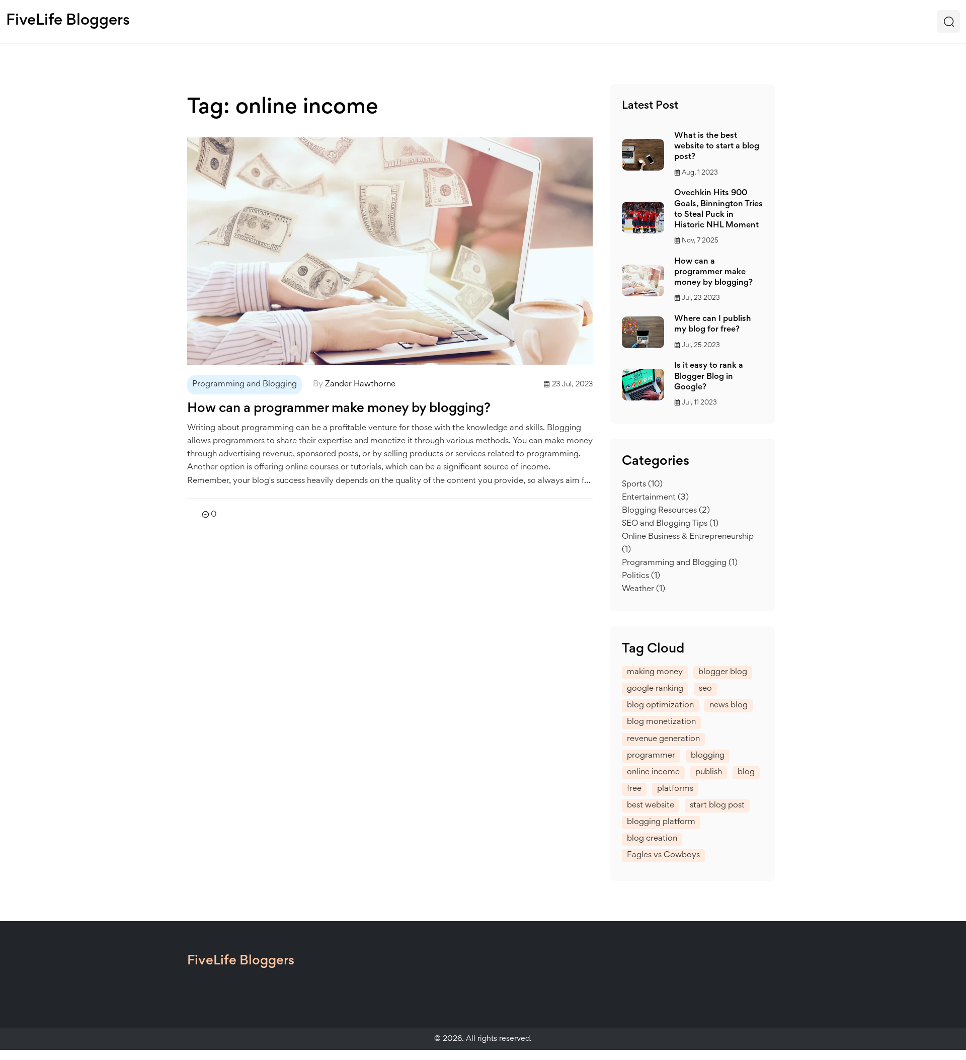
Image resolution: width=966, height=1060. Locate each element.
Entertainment (655, 498)
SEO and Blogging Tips (670, 524)
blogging (708, 756)
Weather (643, 589)
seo (705, 689)
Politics (641, 576)
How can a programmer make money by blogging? (339, 409)
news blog (728, 705)
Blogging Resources (666, 511)
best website (650, 805)
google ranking (655, 689)
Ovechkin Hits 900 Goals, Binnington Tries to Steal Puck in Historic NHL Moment (718, 209)
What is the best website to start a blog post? (716, 146)
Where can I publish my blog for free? (712, 324)
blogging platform (661, 822)
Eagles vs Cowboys (663, 855)
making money (655, 672)
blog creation (652, 839)
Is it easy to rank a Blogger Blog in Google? (708, 376)
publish (708, 772)
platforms (675, 789)
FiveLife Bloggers (68, 21)
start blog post (717, 805)
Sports (642, 484)
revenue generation (663, 739)
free (634, 789)
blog (746, 772)
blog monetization (661, 722)
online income (653, 772)
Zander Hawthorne (360, 384)
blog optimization (660, 705)
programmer (651, 756)
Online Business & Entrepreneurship (688, 543)
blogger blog (722, 672)
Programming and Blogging (244, 384)
